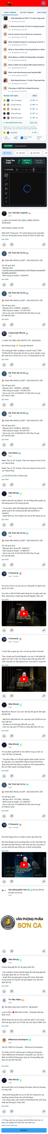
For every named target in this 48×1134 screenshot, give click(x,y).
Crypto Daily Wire (15, 333)
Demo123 (14, 132)
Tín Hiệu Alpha (14, 1000)
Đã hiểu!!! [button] (24, 1130)
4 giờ (10, 416)
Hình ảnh (36, 153)
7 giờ (10, 1083)
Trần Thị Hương (16, 100)
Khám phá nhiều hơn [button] (9, 1125)
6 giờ (10, 642)
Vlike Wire (12, 493)
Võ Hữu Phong (16, 105)
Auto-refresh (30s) (28, 138)
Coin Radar (13, 453)
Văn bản (22, 153)
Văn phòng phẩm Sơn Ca (18, 890)
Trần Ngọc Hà (15, 109)
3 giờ (10, 376)
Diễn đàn (16, 138)
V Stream (12, 573)
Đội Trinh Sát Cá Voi (17, 253)
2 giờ (10, 296)
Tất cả (8, 153)
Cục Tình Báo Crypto (17, 213)
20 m (10, 216)
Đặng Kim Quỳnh (17, 118)
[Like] (24, 245)
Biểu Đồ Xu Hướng (27, 161)
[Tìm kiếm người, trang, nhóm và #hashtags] (43, 3)
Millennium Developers (18, 1040)
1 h (9, 256)
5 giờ (10, 456)
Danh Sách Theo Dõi (39, 161)
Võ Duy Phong (16, 113)
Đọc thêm (5, 239)
